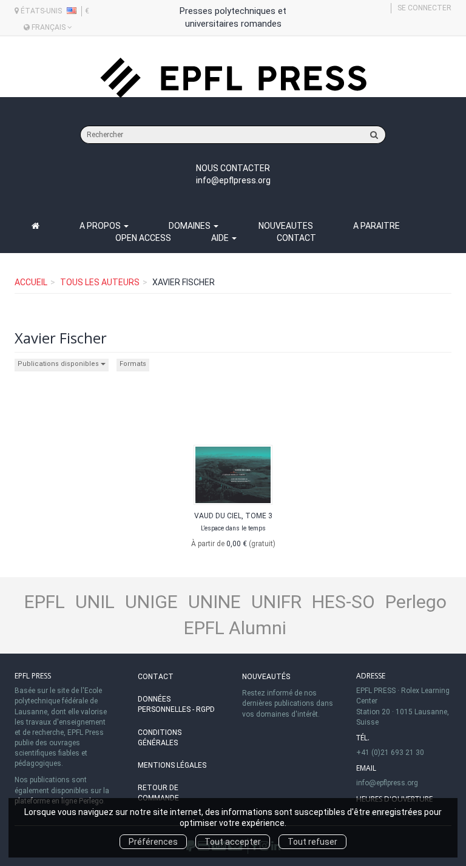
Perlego (416, 601)
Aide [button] (221, 238)
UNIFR (276, 601)
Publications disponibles (59, 364)
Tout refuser (312, 842)
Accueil (31, 282)
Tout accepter (232, 842)
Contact (296, 238)
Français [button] (48, 27)
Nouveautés (266, 676)
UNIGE (151, 601)
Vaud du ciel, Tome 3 (233, 516)
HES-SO (343, 601)
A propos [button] (101, 226)
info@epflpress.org (233, 180)
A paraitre (376, 226)
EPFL (44, 601)
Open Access (143, 238)
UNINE (214, 601)
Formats (133, 364)
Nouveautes (285, 226)
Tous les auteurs (100, 282)
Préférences (153, 842)
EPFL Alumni (235, 627)
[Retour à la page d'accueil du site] (233, 78)
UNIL (95, 601)
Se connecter (424, 8)
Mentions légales (172, 765)
